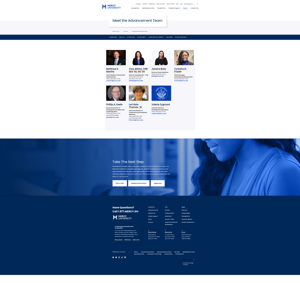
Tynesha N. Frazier (180, 70)
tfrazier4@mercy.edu (181, 81)
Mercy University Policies (164, 252)
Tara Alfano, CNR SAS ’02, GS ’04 (138, 70)
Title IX (136, 252)
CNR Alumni (169, 37)
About (185, 8)
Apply (183, 207)
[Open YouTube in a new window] (119, 257)
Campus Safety (169, 213)
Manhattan (168, 232)
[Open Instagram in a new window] (116, 257)
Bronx (183, 232)
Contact (150, 222)
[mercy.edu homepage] (111, 6)
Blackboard (152, 4)
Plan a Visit (120, 183)
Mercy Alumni (118, 240)
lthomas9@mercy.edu (136, 120)
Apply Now (157, 183)
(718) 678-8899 (186, 239)
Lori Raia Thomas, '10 (135, 106)
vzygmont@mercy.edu (159, 113)
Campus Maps (186, 213)
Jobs (181, 4)
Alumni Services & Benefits (156, 37)
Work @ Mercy (186, 216)
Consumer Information (147, 252)
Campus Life (151, 213)
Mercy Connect (161, 4)
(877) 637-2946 (169, 239)
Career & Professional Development (171, 223)
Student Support (174, 8)
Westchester (152, 232)
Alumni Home (115, 31)
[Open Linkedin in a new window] (125, 257)
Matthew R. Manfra (112, 70)
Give (177, 4)
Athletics (145, 4)
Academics (135, 8)
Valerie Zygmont (161, 104)
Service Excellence (187, 219)
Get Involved (131, 37)
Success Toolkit (169, 219)
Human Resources (139, 254)
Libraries (167, 210)
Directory (184, 210)
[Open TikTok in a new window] (122, 257)
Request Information (138, 183)
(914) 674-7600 (152, 239)
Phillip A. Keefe (114, 104)
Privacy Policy (168, 254)
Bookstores (168, 216)
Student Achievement (188, 222)
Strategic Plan (179, 254)
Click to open (136, 10)
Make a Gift (136, 240)
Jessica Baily (159, 69)
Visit (166, 207)
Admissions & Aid (148, 8)
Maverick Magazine (180, 37)
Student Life (161, 8)
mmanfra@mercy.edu (113, 81)
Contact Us (194, 8)
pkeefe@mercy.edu (112, 117)
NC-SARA (177, 252)
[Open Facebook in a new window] (113, 257)
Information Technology (154, 254)
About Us (126, 31)
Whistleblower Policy (189, 252)
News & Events (171, 4)
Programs (138, 4)
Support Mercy (141, 37)
